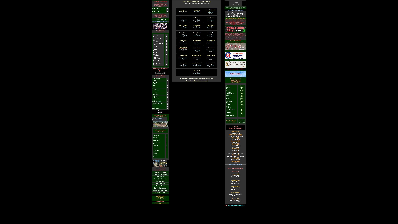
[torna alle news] (190, 80)
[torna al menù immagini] (201, 80)
